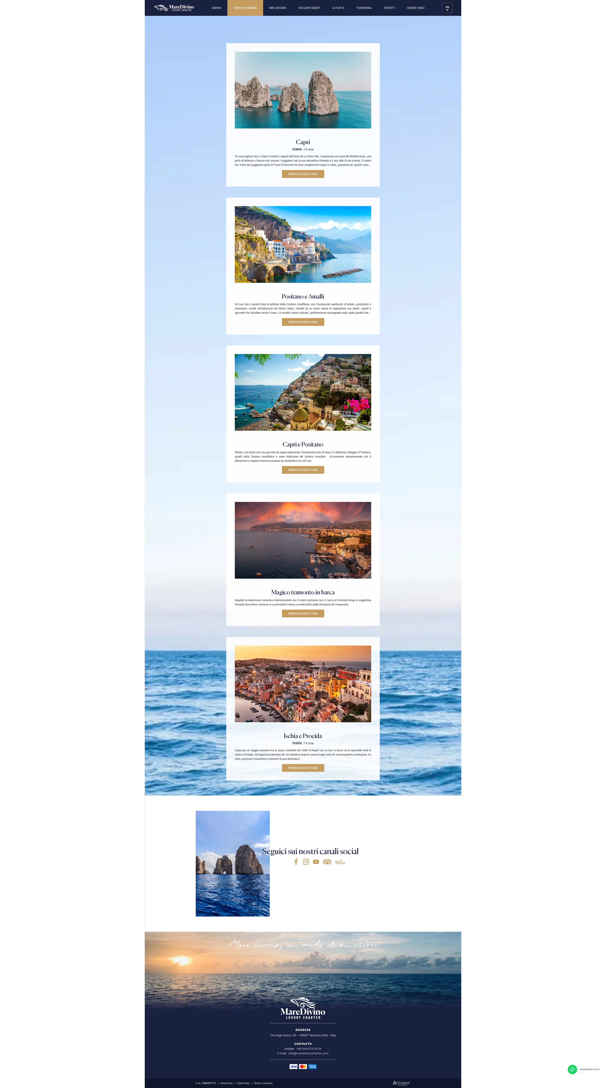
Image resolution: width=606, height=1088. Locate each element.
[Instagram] (306, 862)
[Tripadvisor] (327, 862)
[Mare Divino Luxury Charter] (174, 8)
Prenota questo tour (303, 174)
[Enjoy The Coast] (340, 862)
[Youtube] (316, 862)
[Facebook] (296, 862)
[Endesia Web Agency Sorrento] (401, 1083)
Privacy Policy (226, 1083)
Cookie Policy (243, 1083)
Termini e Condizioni (263, 1083)
